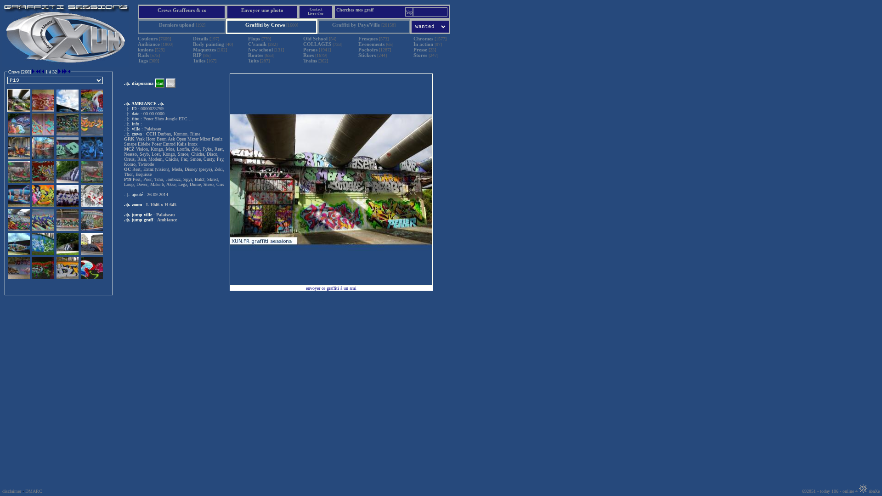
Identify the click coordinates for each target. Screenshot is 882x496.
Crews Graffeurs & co (182, 10)
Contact (316, 9)
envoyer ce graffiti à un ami (331, 288)
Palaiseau (165, 214)
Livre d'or (316, 13)
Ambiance (167, 219)
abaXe (873, 491)
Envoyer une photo (262, 10)
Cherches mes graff (354, 9)
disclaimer (11, 491)
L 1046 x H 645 (161, 204)
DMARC (33, 491)
